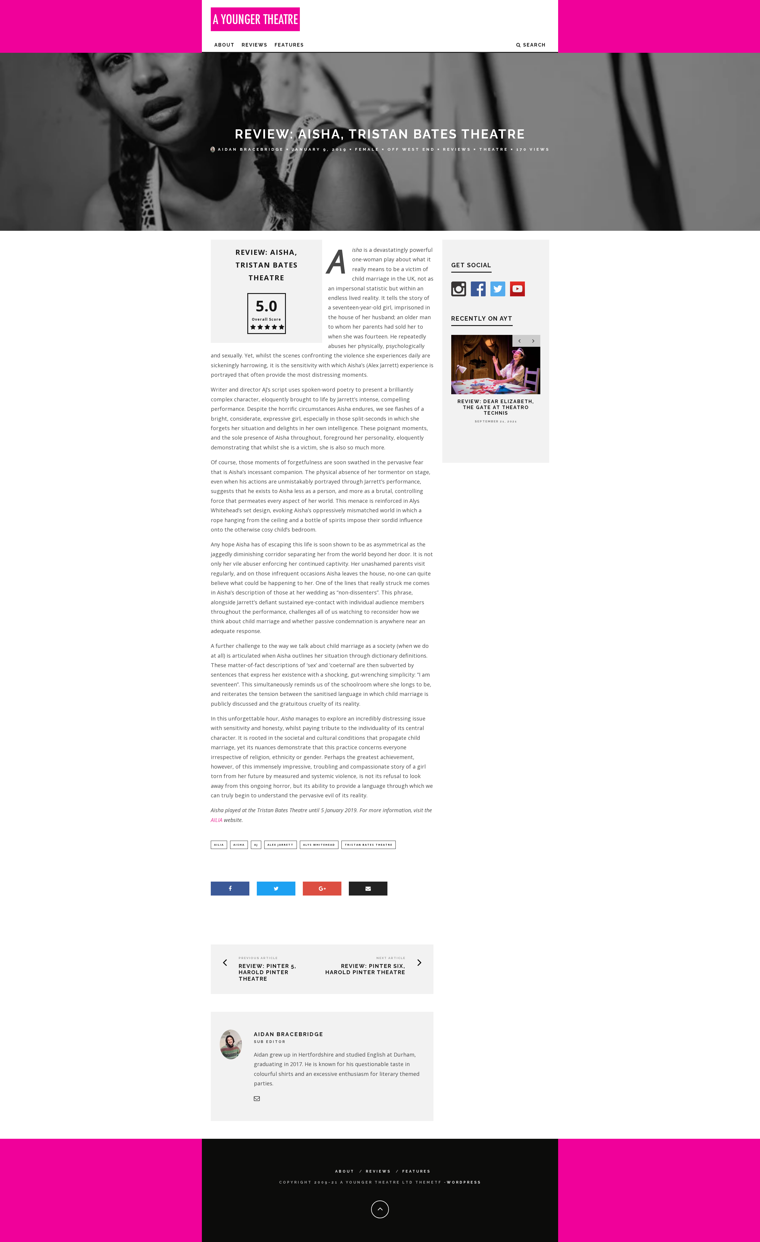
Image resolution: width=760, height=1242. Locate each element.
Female (367, 149)
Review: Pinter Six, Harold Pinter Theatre (365, 969)
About (224, 45)
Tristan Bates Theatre (368, 845)
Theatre (493, 149)
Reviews (254, 45)
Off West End (411, 149)
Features (289, 45)
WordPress (464, 1182)
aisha (239, 845)
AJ (256, 845)
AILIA (217, 819)
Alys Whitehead (319, 845)
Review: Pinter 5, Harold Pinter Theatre (268, 972)
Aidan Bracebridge (251, 149)
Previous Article (258, 958)
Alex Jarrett (280, 845)
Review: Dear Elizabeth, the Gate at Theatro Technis (495, 407)
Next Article (391, 958)
